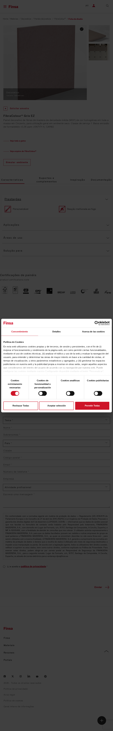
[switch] (42, 393)
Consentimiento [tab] (19, 331)
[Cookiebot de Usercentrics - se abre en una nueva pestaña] (97, 323)
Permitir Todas (92, 405)
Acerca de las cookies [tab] (93, 331)
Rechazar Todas (21, 405)
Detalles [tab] (56, 331)
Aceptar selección (56, 405)
